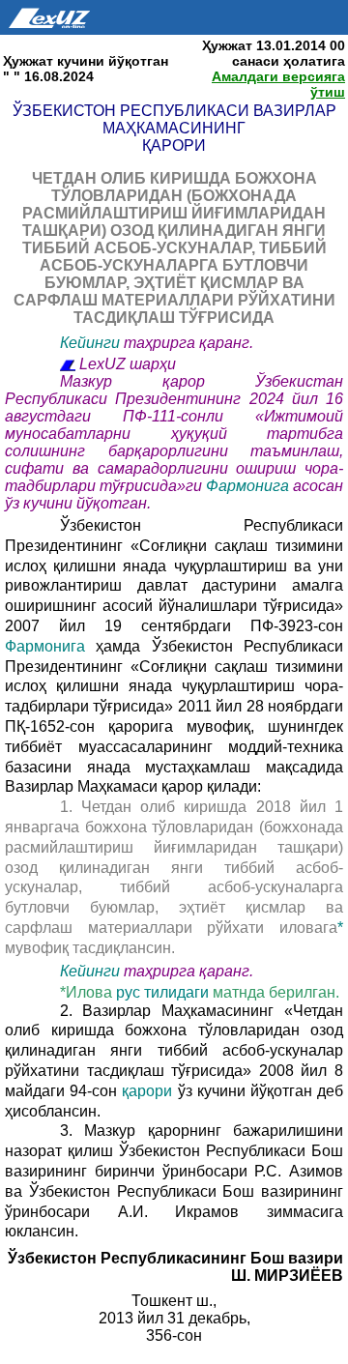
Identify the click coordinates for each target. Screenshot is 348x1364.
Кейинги (90, 342)
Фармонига (249, 486)
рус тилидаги (164, 992)
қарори (149, 1091)
